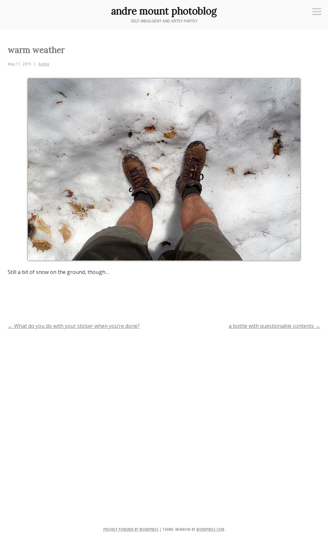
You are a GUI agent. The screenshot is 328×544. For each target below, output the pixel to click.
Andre (43, 64)
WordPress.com (210, 529)
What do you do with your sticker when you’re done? (74, 325)
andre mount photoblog (164, 11)
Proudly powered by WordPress (131, 529)
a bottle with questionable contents (274, 325)
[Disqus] (164, 417)
